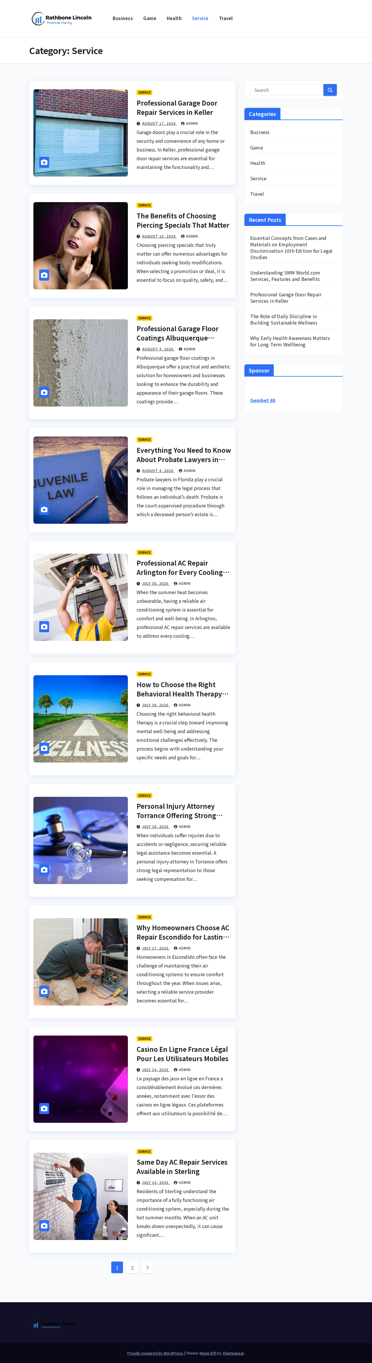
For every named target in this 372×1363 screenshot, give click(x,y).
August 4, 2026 (158, 348)
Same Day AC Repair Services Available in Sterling (182, 1166)
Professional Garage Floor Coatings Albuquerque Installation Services (178, 338)
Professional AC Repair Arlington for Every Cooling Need (180, 572)
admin (192, 123)
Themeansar (233, 1353)
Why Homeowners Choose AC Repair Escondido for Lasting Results (183, 937)
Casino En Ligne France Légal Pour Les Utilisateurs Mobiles (182, 1053)
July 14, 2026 (156, 1069)
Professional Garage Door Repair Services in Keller (177, 107)
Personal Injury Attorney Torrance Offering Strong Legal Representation (176, 815)
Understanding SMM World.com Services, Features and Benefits (285, 275)
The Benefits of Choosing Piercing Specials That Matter (183, 220)
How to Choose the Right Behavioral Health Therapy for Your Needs (179, 694)
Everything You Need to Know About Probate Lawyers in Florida (184, 459)
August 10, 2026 (159, 236)
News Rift (208, 1353)
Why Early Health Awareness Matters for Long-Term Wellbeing (290, 341)
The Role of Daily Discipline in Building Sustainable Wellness (283, 319)
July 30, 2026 (156, 583)
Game (149, 18)
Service (200, 18)
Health (174, 18)
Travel (226, 18)
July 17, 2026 (156, 947)
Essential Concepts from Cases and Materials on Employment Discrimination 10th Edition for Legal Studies (291, 247)
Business (123, 18)
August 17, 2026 (159, 123)
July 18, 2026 (156, 826)
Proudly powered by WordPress (155, 1353)
